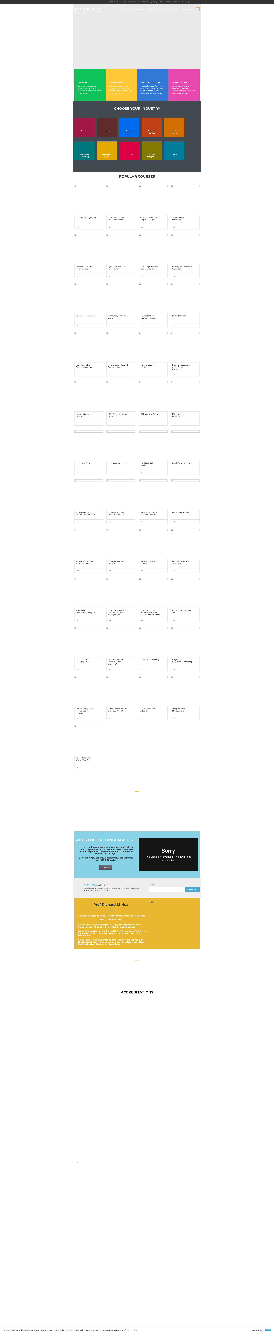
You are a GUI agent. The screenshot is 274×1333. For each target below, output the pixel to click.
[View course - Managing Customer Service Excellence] (88, 544)
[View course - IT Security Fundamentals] (185, 396)
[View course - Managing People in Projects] (120, 544)
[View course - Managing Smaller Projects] (153, 544)
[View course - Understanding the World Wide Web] (88, 740)
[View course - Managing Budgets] (185, 494)
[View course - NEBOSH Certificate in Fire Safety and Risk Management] (120, 593)
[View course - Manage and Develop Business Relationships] (88, 494)
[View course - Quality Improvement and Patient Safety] (120, 691)
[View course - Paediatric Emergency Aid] (185, 593)
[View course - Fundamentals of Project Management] (88, 347)
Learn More (106, 868)
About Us (122, 9)
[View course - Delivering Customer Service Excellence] (153, 249)
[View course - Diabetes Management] (88, 298)
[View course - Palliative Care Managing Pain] (88, 642)
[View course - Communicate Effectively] (185, 200)
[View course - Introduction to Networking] (88, 396)
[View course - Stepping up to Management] (185, 691)
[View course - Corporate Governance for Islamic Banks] (88, 249)
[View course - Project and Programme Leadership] (185, 642)
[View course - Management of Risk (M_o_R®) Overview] (153, 494)
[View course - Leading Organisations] (120, 445)
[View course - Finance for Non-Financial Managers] (153, 298)
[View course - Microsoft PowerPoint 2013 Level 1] (185, 544)
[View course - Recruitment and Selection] (153, 691)
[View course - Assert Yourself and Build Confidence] (120, 200)
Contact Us (186, 9)
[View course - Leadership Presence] (88, 445)
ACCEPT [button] (268, 1330)
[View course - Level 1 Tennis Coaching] (185, 445)
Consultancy (172, 9)
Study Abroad (137, 9)
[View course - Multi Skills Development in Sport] (88, 593)
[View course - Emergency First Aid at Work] (120, 298)
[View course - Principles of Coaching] (153, 642)
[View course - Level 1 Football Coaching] (153, 445)
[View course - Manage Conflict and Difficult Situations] (120, 494)
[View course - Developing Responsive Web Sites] (185, 249)
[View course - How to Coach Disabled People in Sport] (120, 347)
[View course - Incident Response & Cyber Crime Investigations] (185, 347)
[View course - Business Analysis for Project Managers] (153, 200)
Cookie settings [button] (257, 1330)
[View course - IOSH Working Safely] (153, 396)
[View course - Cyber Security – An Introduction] (120, 249)
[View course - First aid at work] (185, 298)
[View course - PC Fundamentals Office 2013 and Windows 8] (120, 642)
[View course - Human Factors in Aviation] (153, 347)
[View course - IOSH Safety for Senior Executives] (120, 396)
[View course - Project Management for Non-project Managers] (88, 691)
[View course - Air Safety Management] (88, 200)
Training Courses (155, 9)
